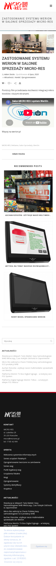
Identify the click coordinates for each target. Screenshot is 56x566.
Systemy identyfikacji (12, 485)
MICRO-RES (6, 145)
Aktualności (9, 77)
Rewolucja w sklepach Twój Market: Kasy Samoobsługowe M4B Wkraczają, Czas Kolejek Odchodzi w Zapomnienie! (27, 357)
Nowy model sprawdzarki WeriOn (28, 317)
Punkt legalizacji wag (12, 470)
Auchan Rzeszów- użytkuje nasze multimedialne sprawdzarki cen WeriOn (29, 215)
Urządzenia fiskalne (12, 473)
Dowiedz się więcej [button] (13, 562)
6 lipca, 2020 (33, 74)
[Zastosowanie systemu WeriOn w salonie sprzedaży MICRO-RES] (28, 43)
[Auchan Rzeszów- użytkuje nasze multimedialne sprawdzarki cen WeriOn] (28, 191)
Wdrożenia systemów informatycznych (20, 455)
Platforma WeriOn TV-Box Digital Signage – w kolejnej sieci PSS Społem (27, 375)
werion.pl (16, 131)
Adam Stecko (9, 74)
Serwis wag (8, 466)
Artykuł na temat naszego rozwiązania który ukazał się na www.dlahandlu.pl (29, 266)
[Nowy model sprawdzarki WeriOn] (28, 293)
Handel (17, 77)
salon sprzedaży (26, 145)
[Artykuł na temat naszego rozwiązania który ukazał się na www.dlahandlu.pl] (28, 242)
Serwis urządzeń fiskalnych (15, 458)
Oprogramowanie (28, 77)
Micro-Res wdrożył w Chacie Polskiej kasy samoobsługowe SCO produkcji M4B (27, 363)
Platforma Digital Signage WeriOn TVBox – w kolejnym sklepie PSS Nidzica (25, 381)
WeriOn (36, 145)
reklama (14, 145)
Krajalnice (8, 489)
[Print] (21, 83)
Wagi (6, 477)
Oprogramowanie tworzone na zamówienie (22, 462)
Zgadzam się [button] (41, 546)
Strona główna (9, 27)
